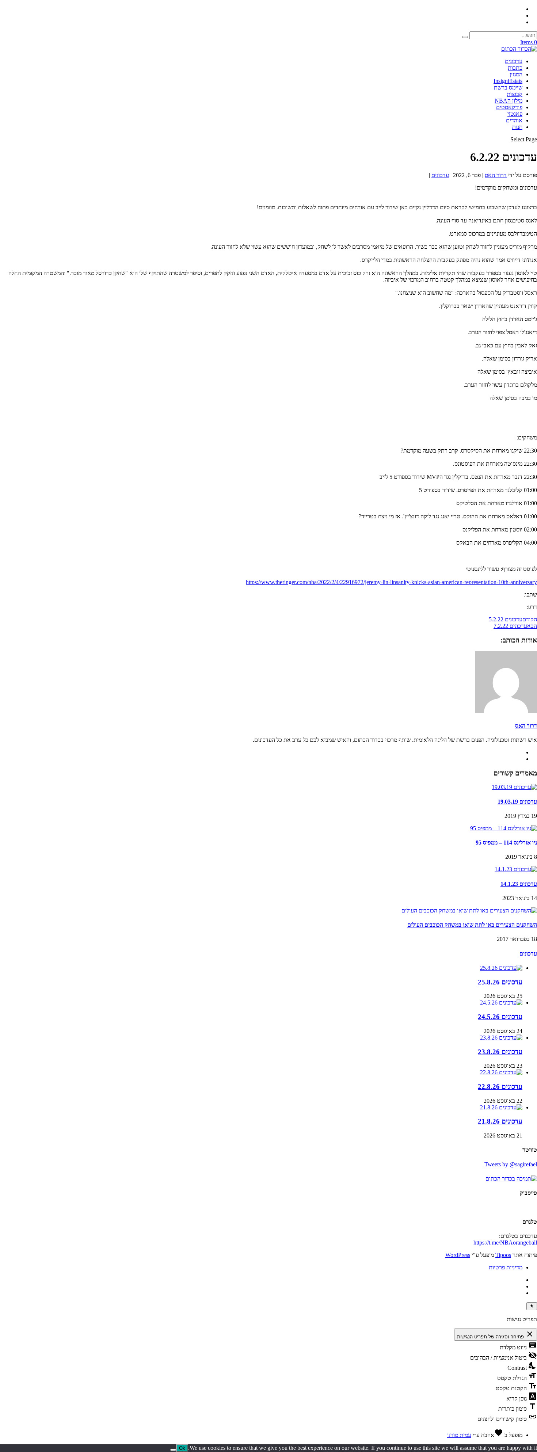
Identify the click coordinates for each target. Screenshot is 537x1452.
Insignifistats (508, 81)
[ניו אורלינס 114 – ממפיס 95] (503, 828)
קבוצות (514, 94)
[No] (173, 1450)
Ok (182, 1448)
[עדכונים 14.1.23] (516, 869)
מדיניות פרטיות (505, 1267)
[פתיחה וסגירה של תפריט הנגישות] (531, 1306)
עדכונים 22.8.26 (500, 1086)
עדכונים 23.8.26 (500, 1052)
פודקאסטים (509, 107)
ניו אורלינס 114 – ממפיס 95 (506, 842)
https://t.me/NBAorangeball (505, 1242)
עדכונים (513, 61)
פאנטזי (514, 114)
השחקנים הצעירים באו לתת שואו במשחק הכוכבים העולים (472, 925)
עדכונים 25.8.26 (500, 982)
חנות (517, 127)
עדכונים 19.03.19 (517, 802)
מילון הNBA (508, 101)
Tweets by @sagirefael (510, 1164)
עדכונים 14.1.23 (518, 884)
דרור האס (496, 175)
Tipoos (503, 1255)
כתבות (515, 68)
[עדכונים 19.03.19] (514, 787)
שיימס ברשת (508, 87)
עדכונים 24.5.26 (500, 1017)
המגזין (516, 74)
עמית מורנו (459, 1435)
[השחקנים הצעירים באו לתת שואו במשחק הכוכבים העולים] (469, 910)
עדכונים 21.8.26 (500, 1121)
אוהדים (514, 120)
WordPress (457, 1255)
